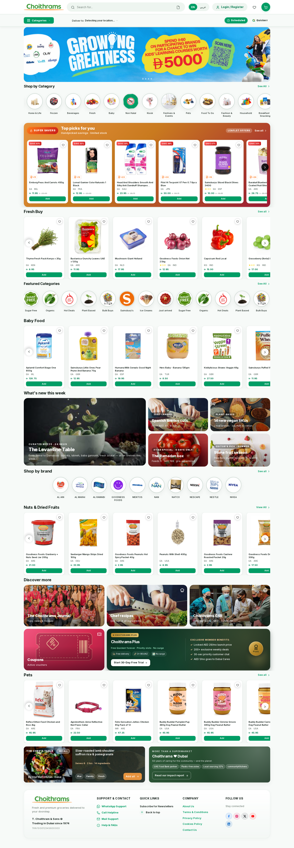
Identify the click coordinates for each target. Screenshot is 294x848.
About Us (188, 806)
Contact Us (190, 829)
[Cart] (265, 7)
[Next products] (265, 243)
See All (262, 86)
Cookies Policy (192, 823)
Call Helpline (110, 812)
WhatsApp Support (114, 806)
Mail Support (110, 818)
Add (47, 198)
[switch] (198, 7)
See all (259, 130)
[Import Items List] (178, 7)
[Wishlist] (254, 7)
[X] (244, 816)
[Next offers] (265, 167)
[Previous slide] (29, 54)
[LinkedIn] (229, 824)
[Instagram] (236, 816)
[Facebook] (229, 816)
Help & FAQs (110, 825)
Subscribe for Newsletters (156, 806)
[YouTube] (252, 816)
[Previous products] (29, 243)
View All (261, 507)
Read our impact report (169, 775)
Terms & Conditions (195, 812)
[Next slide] (264, 54)
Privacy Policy (192, 818)
